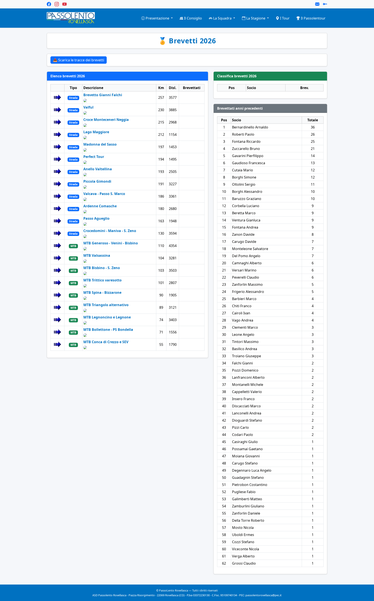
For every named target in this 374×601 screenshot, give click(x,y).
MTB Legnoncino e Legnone (107, 317)
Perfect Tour (93, 156)
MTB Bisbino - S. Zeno (101, 267)
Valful (88, 107)
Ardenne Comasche (100, 206)
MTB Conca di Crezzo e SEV (105, 341)
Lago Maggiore (96, 132)
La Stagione (255, 18)
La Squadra (222, 18)
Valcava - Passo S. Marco (104, 193)
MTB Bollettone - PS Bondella (108, 329)
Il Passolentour (313, 18)
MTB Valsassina (96, 255)
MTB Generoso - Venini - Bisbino (110, 243)
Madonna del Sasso (100, 144)
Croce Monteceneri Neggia (106, 119)
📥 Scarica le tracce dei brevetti (78, 60)
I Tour (284, 18)
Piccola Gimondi (97, 181)
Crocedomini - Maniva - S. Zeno (109, 230)
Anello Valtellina (97, 169)
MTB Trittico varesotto (102, 280)
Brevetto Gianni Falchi (102, 95)
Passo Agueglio (96, 218)
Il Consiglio (192, 18)
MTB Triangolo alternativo (106, 304)
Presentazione (157, 18)
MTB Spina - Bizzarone (102, 292)
